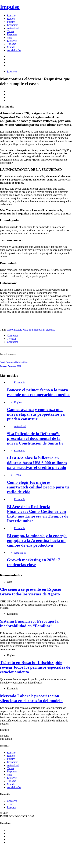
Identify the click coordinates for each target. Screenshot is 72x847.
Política (11, 21)
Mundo (11, 47)
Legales (11, 807)
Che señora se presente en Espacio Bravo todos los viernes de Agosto (30, 591)
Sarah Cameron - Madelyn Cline (13, 362)
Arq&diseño (14, 50)
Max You (28, 329)
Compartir (12, 335)
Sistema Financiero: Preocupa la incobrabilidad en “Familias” (29, 623)
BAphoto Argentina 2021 (10, 366)
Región (11, 18)
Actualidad (13, 28)
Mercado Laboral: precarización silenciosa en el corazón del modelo (31, 698)
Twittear (11, 338)
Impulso (10, 7)
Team (10, 804)
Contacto (12, 800)
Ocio (9, 37)
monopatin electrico (44, 329)
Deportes (12, 34)
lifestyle (17, 329)
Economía (12, 24)
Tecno (10, 31)
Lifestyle (12, 40)
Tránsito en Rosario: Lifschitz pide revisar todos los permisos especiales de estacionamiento (35, 667)
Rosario (11, 15)
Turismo (11, 43)
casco (10, 329)
